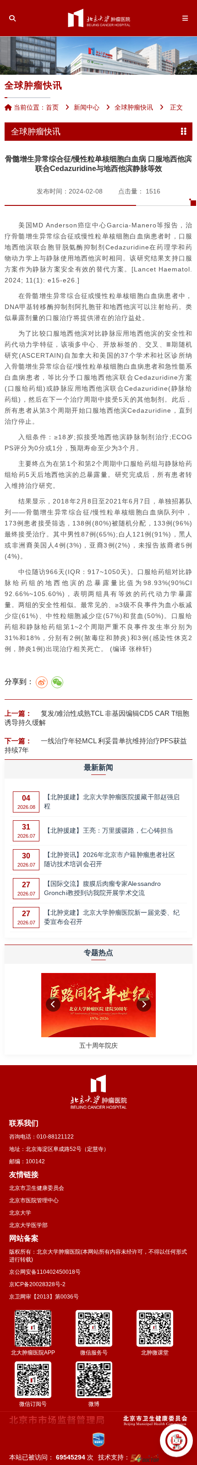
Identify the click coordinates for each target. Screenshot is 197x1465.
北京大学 (20, 1213)
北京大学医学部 (28, 1225)
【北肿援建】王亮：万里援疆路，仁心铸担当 (108, 830)
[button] (53, 1004)
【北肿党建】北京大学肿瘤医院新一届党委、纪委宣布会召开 (112, 917)
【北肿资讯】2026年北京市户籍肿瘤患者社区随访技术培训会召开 (109, 859)
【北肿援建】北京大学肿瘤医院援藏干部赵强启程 (112, 801)
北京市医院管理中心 (34, 1200)
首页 (52, 107)
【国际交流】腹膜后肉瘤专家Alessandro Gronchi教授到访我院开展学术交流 (102, 888)
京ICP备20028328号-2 (37, 1284)
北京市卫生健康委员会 (36, 1188)
